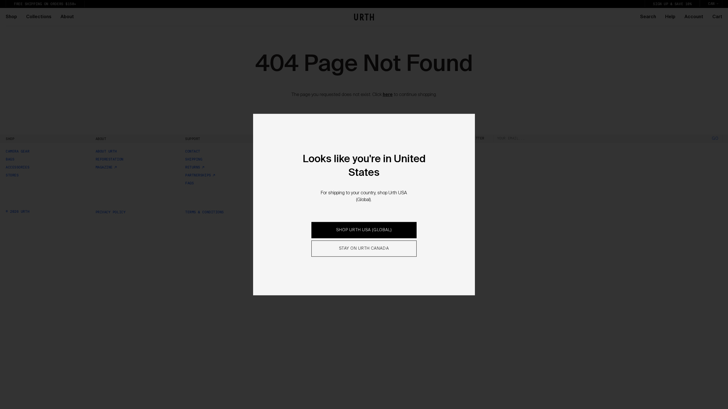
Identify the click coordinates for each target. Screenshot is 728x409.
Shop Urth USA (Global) (364, 230)
